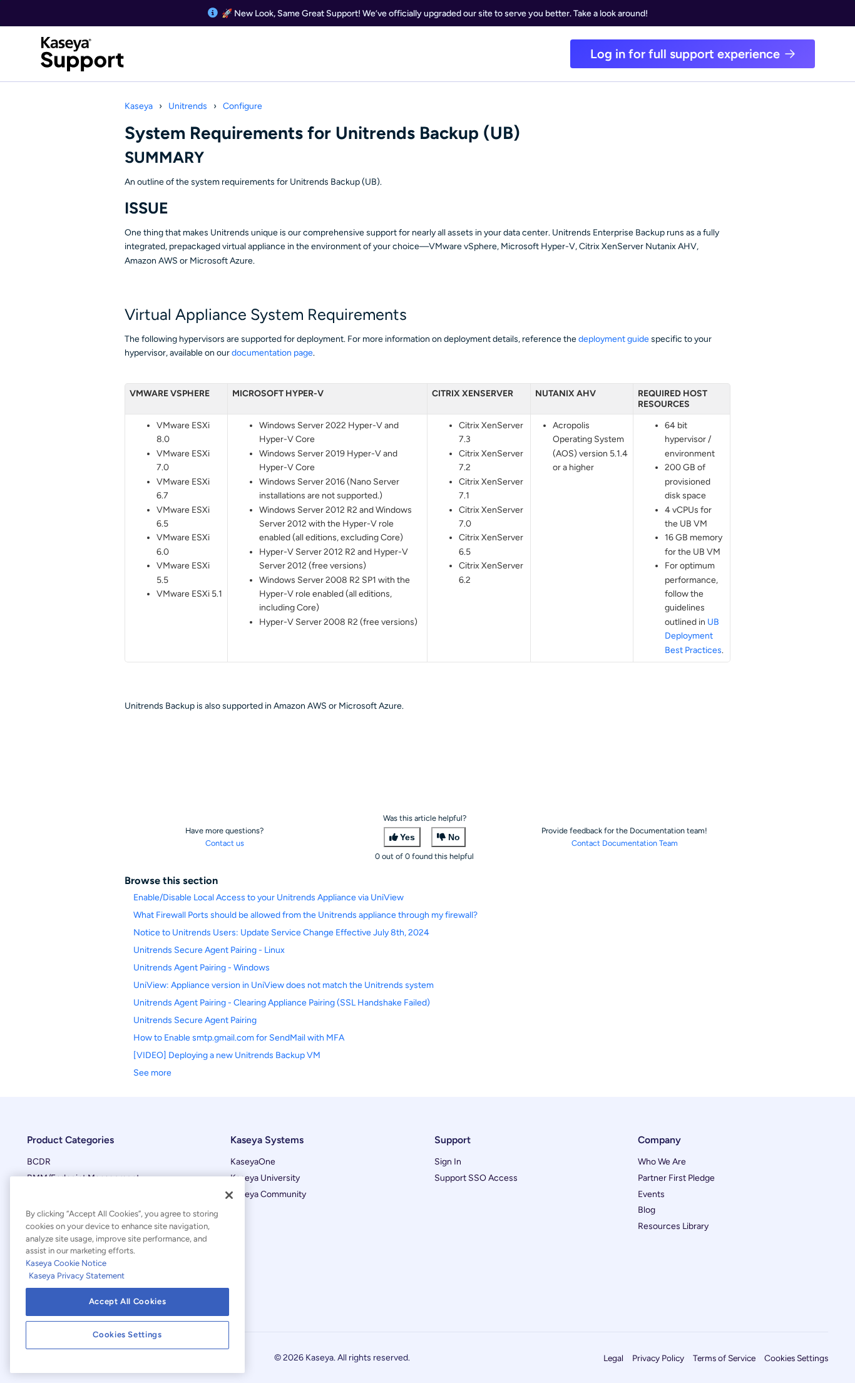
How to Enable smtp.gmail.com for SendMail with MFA (238, 1037)
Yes (407, 837)
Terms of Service (724, 1358)
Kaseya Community (268, 1194)
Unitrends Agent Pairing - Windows (201, 967)
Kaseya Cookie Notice (66, 1263)
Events (651, 1194)
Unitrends (187, 106)
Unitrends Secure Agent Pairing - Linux (209, 950)
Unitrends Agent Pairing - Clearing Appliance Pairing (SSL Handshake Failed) (281, 1002)
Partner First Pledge (676, 1178)
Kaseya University (265, 1178)
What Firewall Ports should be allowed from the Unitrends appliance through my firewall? (305, 915)
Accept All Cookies (127, 1301)
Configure (242, 106)
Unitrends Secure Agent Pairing (195, 1020)
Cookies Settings (796, 1358)
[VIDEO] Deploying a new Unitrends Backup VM (226, 1055)
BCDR (39, 1161)
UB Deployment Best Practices (693, 636)
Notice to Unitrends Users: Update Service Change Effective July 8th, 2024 (281, 932)
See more (152, 1072)
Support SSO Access (476, 1178)
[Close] (229, 1195)
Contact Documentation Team (624, 843)
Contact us (224, 843)
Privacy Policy (658, 1358)
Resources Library (673, 1226)
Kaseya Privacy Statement (77, 1275)
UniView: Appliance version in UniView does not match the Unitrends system (283, 985)
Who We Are (662, 1161)
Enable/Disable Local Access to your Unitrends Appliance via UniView (268, 897)
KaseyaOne (252, 1161)
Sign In (447, 1161)
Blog (646, 1210)
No (454, 837)
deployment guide (613, 339)
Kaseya (139, 106)
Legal (613, 1358)
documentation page (272, 352)
